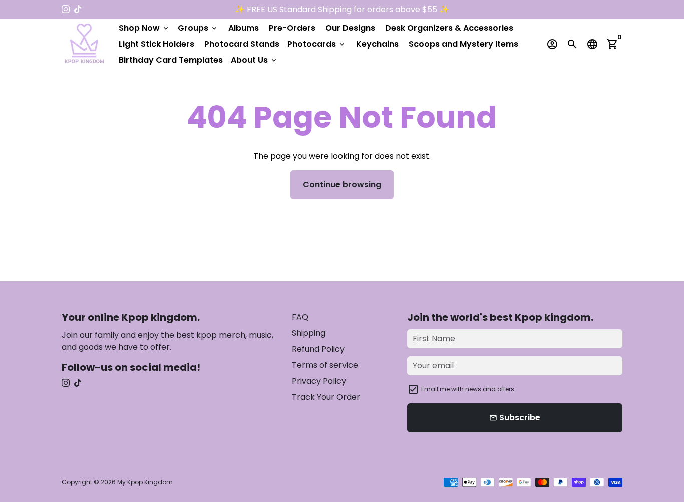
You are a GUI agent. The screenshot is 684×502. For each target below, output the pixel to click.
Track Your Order (326, 397)
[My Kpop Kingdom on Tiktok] (78, 9)
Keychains (377, 44)
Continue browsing (342, 184)
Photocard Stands (241, 44)
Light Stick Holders (156, 44)
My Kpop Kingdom (145, 482)
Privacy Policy (319, 381)
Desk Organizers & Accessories (449, 28)
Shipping (308, 333)
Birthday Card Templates (171, 60)
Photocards (316, 44)
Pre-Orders (292, 28)
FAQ (300, 317)
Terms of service (325, 365)
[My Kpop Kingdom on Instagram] (66, 9)
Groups (198, 28)
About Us (254, 60)
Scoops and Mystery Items (463, 44)
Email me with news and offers (467, 389)
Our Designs (350, 28)
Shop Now (144, 28)
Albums (243, 28)
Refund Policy (318, 349)
